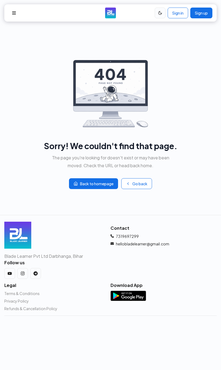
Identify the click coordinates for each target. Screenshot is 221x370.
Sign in (178, 13)
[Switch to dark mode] (160, 13)
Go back (139, 183)
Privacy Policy (16, 301)
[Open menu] (14, 13)
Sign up (201, 13)
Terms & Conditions (22, 293)
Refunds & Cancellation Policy (30, 308)
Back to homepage (96, 183)
